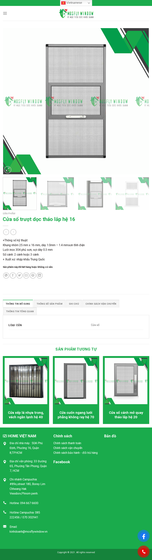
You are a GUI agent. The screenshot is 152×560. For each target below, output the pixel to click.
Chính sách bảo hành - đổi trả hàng (75, 453)
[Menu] (5, 13)
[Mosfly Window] (76, 13)
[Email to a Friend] (26, 275)
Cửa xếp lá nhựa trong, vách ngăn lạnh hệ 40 (26, 415)
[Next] (141, 101)
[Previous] (10, 101)
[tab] (18, 304)
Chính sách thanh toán (67, 443)
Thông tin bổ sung (18, 303)
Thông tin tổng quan (20, 311)
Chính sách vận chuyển (100, 303)
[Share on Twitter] (19, 275)
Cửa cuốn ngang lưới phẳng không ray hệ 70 (76, 415)
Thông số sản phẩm (49, 303)
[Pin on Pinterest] (33, 275)
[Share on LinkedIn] (40, 275)
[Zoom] (7, 169)
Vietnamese (74, 2)
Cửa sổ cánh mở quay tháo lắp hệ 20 (126, 415)
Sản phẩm (9, 213)
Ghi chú (74, 303)
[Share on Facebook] (13, 275)
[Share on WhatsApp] (6, 275)
